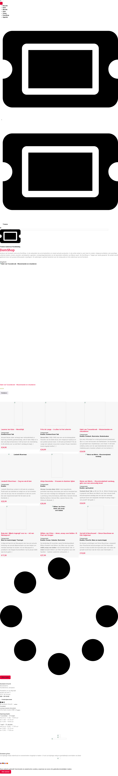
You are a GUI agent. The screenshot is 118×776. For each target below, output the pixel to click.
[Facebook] (0, 702)
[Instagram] (4, 702)
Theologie (19, 540)
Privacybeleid (3, 706)
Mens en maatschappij (8, 540)
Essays (48, 540)
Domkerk (88, 436)
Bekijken (4, 393)
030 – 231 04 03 (4, 696)
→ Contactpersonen (6, 699)
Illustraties (95, 436)
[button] (5, 677)
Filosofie (88, 540)
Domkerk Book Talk (7, 434)
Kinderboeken (104, 436)
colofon (15, 704)
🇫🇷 (5, 763)
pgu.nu (18, 710)
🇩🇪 (3, 763)
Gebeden (54, 540)
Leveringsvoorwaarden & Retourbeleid (8, 708)
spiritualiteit (89, 488)
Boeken (42, 434)
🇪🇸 (7, 763)
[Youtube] (2, 702)
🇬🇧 (1, 763)
